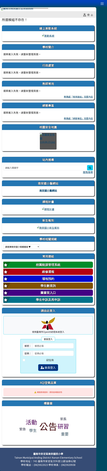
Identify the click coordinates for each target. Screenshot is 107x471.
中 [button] (88, 14)
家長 (63, 418)
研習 (63, 426)
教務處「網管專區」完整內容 (78, 118)
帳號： (28, 345)
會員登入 (50, 367)
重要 (65, 434)
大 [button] (84, 14)
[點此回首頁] (48, 9)
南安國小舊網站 (48, 190)
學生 (33, 430)
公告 (48, 426)
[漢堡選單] (102, 3)
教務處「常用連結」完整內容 (78, 96)
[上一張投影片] (8, 10)
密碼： (28, 353)
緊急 (22, 429)
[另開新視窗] (48, 35)
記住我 (50, 360)
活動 (31, 422)
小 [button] (92, 14)
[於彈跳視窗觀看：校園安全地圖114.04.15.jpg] (48, 141)
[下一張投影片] (89, 10)
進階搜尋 (88, 172)
